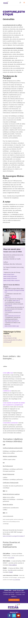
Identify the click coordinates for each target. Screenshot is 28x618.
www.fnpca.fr (8, 310)
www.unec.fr (16, 300)
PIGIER (11, 572)
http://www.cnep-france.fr (12, 321)
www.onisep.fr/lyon (8, 274)
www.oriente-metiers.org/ (12, 326)
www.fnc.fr (8, 297)
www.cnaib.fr (8, 305)
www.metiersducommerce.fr (12, 316)
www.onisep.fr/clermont (10, 278)
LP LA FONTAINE (16, 579)
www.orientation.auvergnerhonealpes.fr (14, 536)
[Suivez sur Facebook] (10, 615)
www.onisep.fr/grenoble (10, 276)
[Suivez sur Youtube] (18, 615)
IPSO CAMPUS (13, 565)
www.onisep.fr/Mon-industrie (11, 280)
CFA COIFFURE (11, 557)
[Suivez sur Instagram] (14, 615)
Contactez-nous (14, 600)
